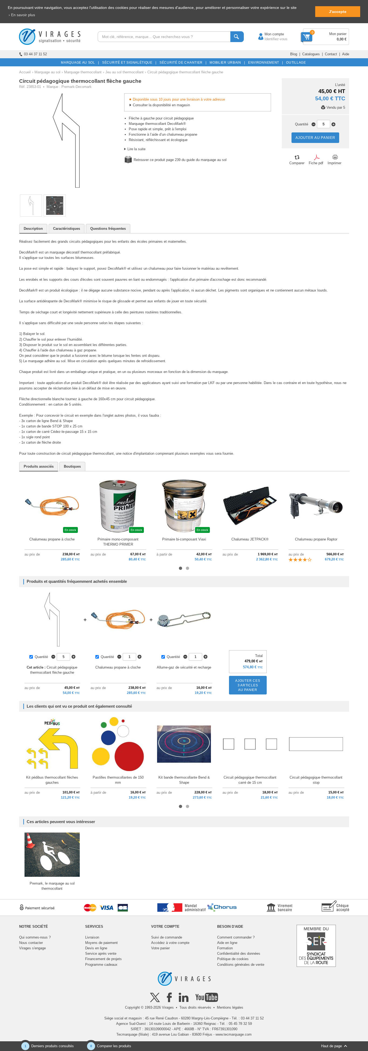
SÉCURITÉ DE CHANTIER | (182, 62)
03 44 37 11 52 (35, 54)
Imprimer (334, 163)
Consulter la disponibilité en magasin (161, 105)
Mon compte (269, 34)
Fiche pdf (316, 163)
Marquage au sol (47, 72)
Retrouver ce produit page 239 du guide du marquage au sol (180, 160)
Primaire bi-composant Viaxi (184, 539)
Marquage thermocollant (83, 72)
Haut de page (331, 1046)
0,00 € (341, 39)
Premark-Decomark (76, 87)
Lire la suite (136, 149)
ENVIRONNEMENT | (264, 62)
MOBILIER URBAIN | (226, 62)
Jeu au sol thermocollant (124, 72)
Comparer (296, 163)
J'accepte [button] (337, 11)
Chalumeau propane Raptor (316, 539)
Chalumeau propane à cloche (52, 539)
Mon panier (337, 34)
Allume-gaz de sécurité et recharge (184, 667)
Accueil (25, 72)
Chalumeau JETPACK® (250, 539)
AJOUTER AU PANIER (315, 138)
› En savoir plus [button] (22, 15)
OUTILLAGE (295, 62)
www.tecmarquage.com (234, 1034)
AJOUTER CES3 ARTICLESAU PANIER (247, 685)
